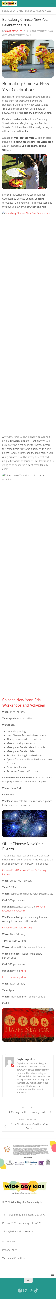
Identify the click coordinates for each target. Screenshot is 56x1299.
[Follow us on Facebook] (20, 1291)
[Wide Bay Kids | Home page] (12, 3)
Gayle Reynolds (13, 31)
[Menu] (52, 3)
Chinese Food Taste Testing (17, 927)
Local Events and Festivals (18, 10)
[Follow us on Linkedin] (25, 1291)
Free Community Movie (14, 977)
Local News (44, 10)
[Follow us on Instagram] (31, 1291)
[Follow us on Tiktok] (36, 1291)
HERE (23, 970)
